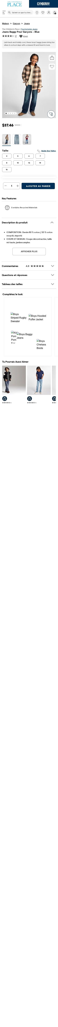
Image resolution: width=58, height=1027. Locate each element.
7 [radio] (40, 156)
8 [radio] (6, 163)
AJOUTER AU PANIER (38, 186)
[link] (36, 12)
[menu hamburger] (4, 12)
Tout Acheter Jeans (29, 29)
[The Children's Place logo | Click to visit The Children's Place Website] (14, 4)
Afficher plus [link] (29, 251)
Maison (5, 23)
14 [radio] (40, 163)
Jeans (27, 23)
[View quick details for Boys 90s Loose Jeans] (4, 398)
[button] (42, 12)
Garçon (16, 23)
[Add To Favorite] (52, 67)
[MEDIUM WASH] (27, 140)
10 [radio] (18, 163)
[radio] (6, 139)
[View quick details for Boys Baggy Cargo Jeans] (54, 398)
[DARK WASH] (6, 140)
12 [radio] (29, 163)
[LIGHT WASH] (16, 140)
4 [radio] (6, 156)
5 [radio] (17, 156)
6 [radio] (29, 156)
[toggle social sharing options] (52, 58)
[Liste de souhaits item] (43, 14)
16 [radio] (7, 169)
